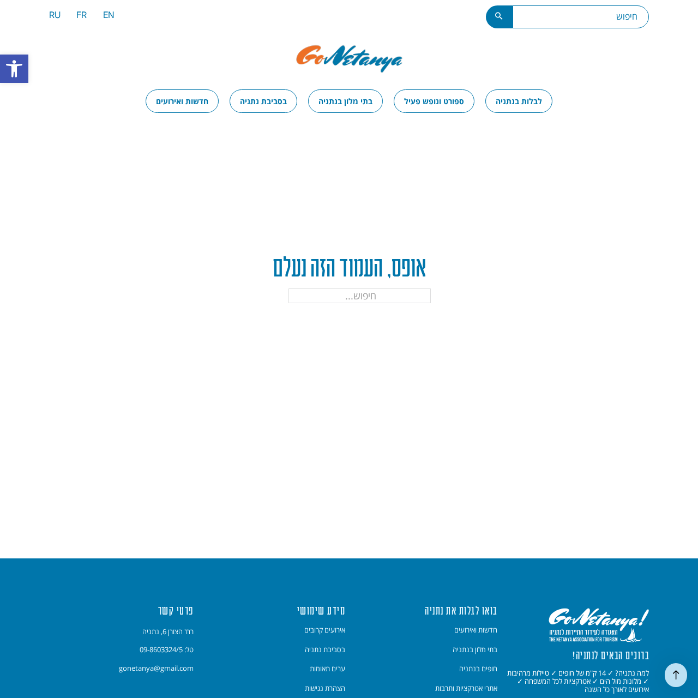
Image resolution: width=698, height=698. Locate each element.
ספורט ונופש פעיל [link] (434, 101)
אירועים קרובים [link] (324, 630)
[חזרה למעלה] (676, 675)
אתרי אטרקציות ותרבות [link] (466, 688)
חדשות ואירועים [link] (182, 101)
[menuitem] (109, 16)
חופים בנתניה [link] (478, 668)
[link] (14, 69)
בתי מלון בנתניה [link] (345, 101)
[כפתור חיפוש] (499, 16)
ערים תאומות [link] (327, 668)
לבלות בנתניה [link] (519, 101)
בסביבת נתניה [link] (263, 101)
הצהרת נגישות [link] (325, 688)
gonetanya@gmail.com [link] (156, 668)
